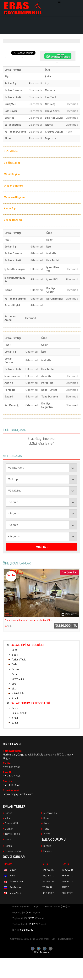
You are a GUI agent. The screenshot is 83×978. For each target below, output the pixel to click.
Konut (15, 698)
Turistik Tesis (19, 659)
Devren (15, 708)
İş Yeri (15, 654)
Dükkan (15, 669)
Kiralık (15, 717)
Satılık (15, 722)
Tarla (14, 664)
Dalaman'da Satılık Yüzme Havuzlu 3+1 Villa (28, 620)
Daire (14, 650)
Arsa (14, 674)
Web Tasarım (41, 952)
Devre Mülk (18, 679)
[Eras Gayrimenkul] (23, 7)
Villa (14, 688)
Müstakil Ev (18, 693)
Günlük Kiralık (19, 713)
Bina (14, 683)
